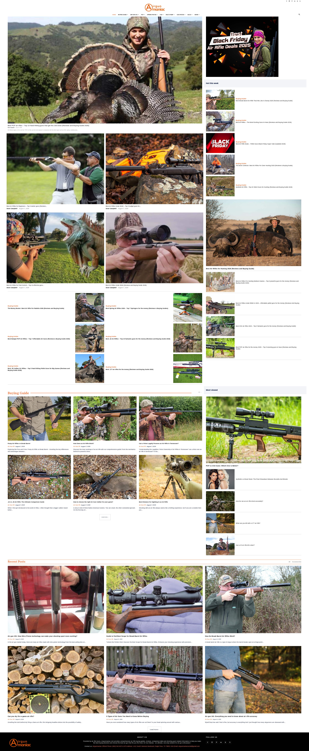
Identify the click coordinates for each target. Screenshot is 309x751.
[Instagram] (289, 1)
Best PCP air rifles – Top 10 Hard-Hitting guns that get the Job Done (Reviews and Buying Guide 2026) (48, 125)
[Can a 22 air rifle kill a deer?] (220, 545)
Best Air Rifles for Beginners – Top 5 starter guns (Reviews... (27, 206)
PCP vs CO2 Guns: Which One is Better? (222, 466)
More (196, 14)
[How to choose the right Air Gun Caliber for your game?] (104, 477)
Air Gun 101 (134, 14)
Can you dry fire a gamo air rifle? (21, 716)
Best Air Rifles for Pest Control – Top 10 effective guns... (25, 285)
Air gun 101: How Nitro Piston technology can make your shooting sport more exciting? (42, 636)
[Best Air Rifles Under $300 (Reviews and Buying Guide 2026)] (154, 248)
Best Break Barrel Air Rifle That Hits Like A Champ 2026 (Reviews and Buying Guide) (264, 101)
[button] (299, 14)
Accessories (296, 562)
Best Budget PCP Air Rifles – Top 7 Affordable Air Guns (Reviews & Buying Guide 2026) (39, 339)
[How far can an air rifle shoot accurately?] (220, 501)
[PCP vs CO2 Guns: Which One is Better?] (253, 430)
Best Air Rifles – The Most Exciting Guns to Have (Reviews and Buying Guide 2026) (264, 122)
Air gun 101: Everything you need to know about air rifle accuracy (231, 716)
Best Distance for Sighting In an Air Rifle (153, 502)
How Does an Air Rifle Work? (83, 443)
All (289, 562)
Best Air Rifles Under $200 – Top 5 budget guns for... (123, 206)
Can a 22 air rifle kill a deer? (245, 545)
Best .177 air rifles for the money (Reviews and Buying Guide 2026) (129, 369)
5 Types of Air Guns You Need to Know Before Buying (127, 716)
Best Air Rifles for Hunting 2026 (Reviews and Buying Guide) (230, 269)
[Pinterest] (292, 1)
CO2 (161, 14)
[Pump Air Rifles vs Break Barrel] (39, 418)
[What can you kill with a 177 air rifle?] (220, 523)
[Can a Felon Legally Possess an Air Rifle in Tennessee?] (170, 418)
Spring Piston (151, 14)
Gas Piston (180, 14)
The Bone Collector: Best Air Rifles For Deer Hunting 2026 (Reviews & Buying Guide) (264, 165)
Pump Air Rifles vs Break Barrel (19, 443)
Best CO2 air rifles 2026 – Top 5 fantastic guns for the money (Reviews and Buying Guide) (266, 326)
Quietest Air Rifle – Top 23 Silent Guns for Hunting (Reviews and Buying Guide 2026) (264, 187)
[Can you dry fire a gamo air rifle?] (56, 679)
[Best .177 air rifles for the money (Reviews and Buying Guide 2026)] (187, 368)
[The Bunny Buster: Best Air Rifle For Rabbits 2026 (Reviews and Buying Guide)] (89, 307)
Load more (104, 517)
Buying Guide (122, 14)
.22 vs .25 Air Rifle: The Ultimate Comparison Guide (26, 502)
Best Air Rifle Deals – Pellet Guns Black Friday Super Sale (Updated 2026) (261, 144)
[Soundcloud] (294, 1)
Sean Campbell (11, 127)
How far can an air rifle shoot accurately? (249, 501)
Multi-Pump (169, 14)
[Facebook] (286, 1)
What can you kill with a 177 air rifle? (248, 523)
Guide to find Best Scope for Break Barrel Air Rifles (126, 636)
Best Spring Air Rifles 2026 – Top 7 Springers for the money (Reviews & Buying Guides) (137, 308)
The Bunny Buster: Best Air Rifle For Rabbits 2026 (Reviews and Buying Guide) (36, 308)
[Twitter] (300, 1)
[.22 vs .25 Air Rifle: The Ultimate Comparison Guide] (39, 477)
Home (114, 14)
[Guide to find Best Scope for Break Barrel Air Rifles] (154, 599)
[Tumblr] (297, 1)
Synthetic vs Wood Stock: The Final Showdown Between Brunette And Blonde (262, 479)
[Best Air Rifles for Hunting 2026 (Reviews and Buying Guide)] (253, 232)
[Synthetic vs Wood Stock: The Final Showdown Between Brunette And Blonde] (220, 479)
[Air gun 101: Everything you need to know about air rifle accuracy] (253, 679)
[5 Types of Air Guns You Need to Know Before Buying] (154, 679)
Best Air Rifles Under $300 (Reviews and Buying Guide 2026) (126, 285)
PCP (142, 14)
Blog (189, 14)
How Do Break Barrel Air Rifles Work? (220, 636)
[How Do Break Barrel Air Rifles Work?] (253, 599)
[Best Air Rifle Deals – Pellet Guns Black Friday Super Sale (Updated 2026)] (220, 143)
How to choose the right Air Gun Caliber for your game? (93, 502)
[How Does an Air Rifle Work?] (104, 418)
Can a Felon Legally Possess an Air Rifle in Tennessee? (159, 443)
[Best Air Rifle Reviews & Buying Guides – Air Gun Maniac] (154, 8)
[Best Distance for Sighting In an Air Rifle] (170, 477)
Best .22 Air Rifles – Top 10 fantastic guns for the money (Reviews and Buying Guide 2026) (138, 339)
